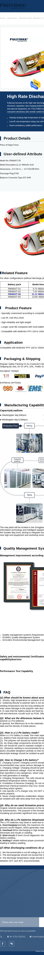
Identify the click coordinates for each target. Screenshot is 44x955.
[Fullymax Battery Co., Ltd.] (11, 943)
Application (12, 18)
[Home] (13, 6)
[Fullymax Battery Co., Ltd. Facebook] (2, 943)
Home (2, 18)
